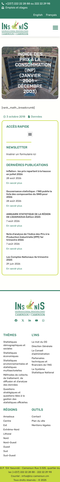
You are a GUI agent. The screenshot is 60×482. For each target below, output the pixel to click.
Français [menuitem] (51, 14)
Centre (7, 421)
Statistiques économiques (10, 355)
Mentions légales (41, 425)
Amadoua (8, 416)
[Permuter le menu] (55, 27)
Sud (5, 451)
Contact (36, 416)
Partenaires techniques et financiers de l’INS (42, 361)
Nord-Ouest (9, 442)
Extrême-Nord (11, 429)
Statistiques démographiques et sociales (14, 345)
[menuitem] (38, 15)
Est (5, 425)
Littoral (7, 433)
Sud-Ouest (9, 455)
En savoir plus (14, 183)
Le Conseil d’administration (41, 352)
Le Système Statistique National (43, 371)
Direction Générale (42, 346)
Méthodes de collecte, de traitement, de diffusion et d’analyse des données (15, 379)
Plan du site (38, 421)
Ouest (6, 446)
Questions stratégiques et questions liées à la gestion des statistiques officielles (15, 396)
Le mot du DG (39, 342)
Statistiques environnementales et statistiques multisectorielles (15, 365)
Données (36, 116)
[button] (30, 134)
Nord (6, 438)
